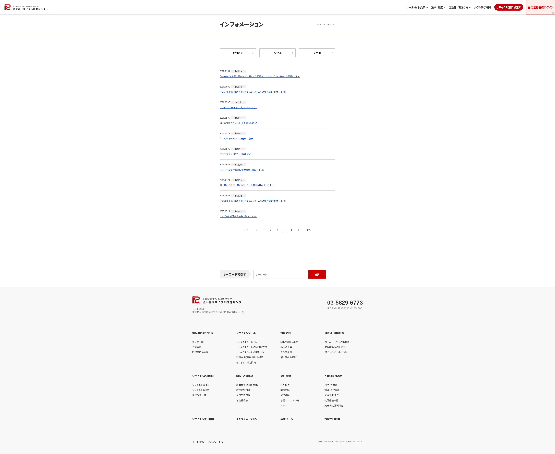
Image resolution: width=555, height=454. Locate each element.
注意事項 (196, 347)
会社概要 (285, 385)
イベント (277, 53)
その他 (317, 53)
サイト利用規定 (198, 441)
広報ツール (286, 419)
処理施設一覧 (199, 395)
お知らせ (238, 53)
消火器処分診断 (288, 357)
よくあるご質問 (482, 7)
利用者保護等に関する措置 (249, 357)
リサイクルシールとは (247, 342)
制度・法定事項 (332, 390)
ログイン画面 (330, 385)
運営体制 (285, 395)
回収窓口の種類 (200, 352)
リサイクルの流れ (200, 390)
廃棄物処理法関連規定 (247, 385)
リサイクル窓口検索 (507, 7)
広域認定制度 (243, 390)
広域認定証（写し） (333, 395)
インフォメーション (246, 419)
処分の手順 (198, 342)
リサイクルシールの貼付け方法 (251, 347)
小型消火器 (286, 347)
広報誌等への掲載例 (334, 347)
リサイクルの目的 (200, 385)
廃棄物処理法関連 (333, 405)
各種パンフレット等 (289, 400)
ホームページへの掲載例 (336, 342)
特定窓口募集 (332, 419)
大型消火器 (286, 352)
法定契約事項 (243, 395)
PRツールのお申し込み (335, 352)
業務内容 (285, 390)
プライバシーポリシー (217, 441)
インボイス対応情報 (246, 362)
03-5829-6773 (345, 302)
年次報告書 (242, 400)
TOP (317, 24)
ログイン (542, 7)
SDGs (283, 405)
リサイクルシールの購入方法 (250, 352)
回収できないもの (289, 342)
